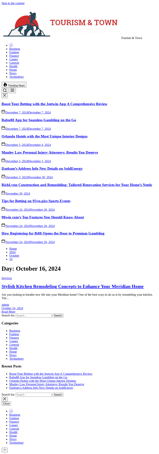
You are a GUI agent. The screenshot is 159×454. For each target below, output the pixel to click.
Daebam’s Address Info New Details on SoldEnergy (42, 168)
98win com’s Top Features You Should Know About (43, 217)
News (12, 73)
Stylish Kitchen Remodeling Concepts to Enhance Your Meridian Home (73, 286)
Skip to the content (13, 3)
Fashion (14, 52)
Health (13, 66)
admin (5, 304)
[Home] (11, 45)
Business (14, 48)
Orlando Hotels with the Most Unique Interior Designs (44, 136)
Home (13, 69)
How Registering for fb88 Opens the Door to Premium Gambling (53, 233)
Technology (16, 76)
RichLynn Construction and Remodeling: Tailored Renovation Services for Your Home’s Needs (77, 185)
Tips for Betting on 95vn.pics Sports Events (36, 201)
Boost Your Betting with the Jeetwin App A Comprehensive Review (54, 104)
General (14, 62)
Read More (8, 311)
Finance (14, 55)
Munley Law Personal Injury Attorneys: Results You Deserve (50, 152)
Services (7, 278)
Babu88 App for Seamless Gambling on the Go (39, 120)
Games (13, 59)
